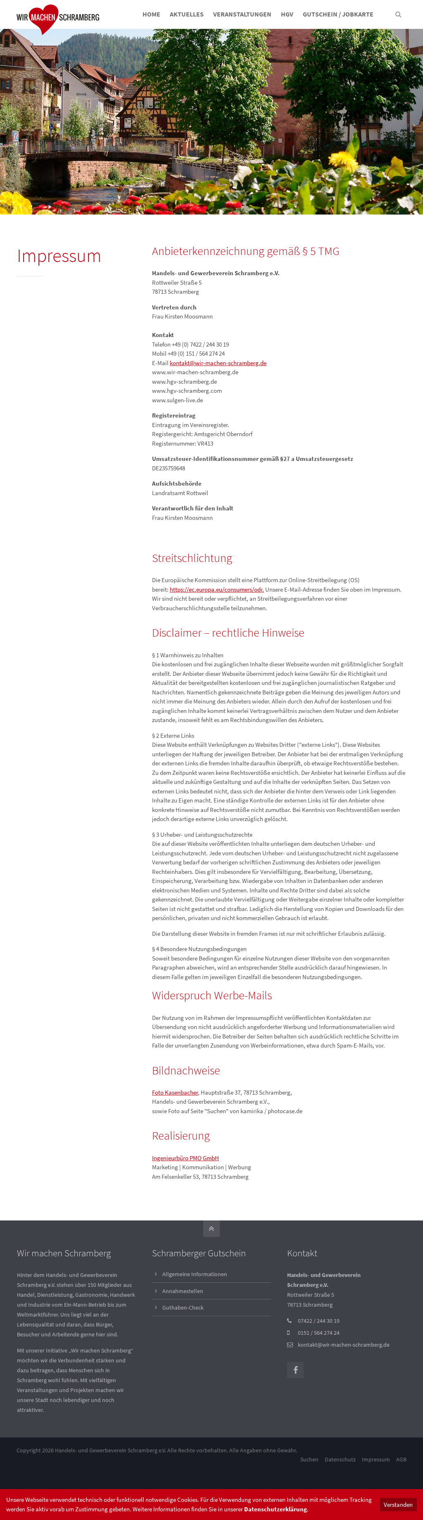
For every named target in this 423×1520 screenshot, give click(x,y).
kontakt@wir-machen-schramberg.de (218, 363)
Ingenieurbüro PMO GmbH (185, 1158)
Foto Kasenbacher (175, 1092)
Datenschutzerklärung (275, 1509)
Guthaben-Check (183, 1307)
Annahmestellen (182, 1291)
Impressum (376, 1459)
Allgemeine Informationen (194, 1274)
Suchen (309, 1459)
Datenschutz (340, 1459)
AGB (401, 1459)
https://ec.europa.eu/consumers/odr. (217, 589)
